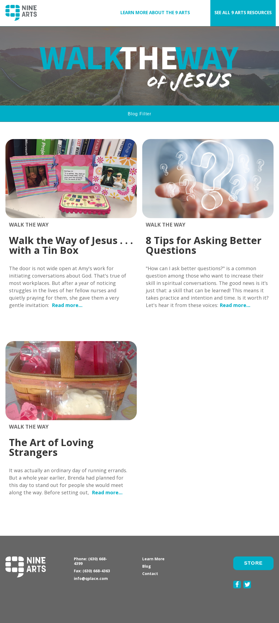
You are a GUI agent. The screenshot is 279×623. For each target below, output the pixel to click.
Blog (146, 566)
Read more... (67, 305)
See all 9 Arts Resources (243, 13)
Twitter (247, 591)
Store (253, 563)
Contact (150, 573)
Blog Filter (139, 114)
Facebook (237, 591)
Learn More (153, 558)
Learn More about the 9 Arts (155, 13)
